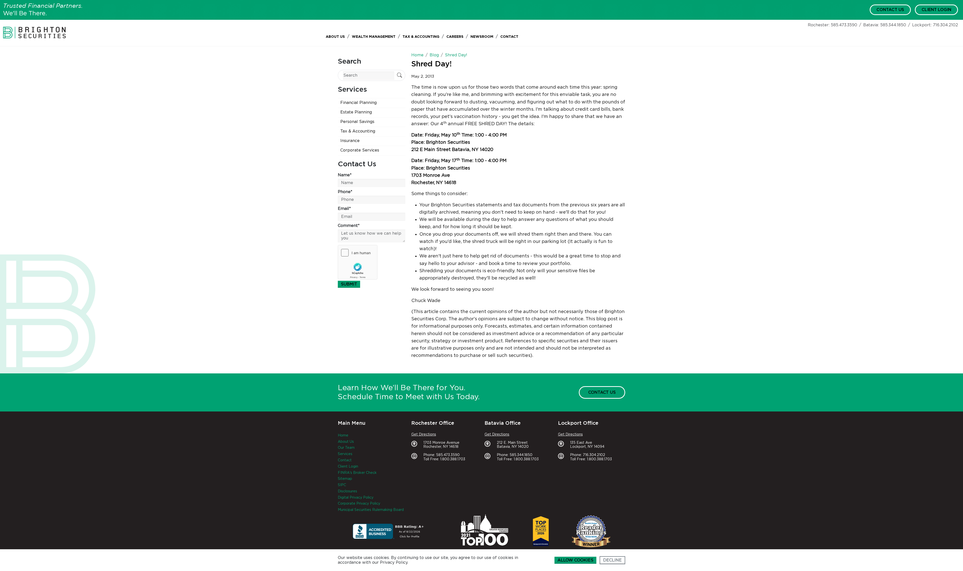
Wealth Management (373, 37)
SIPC (342, 485)
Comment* (349, 226)
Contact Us (890, 10)
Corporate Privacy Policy (359, 503)
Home (343, 435)
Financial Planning (358, 103)
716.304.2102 (945, 25)
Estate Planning (356, 112)
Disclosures (347, 491)
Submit (349, 284)
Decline (612, 560)
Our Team (346, 448)
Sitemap (345, 479)
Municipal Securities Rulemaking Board (371, 510)
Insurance (350, 141)
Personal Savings (357, 122)
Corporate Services (359, 150)
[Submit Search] (399, 76)
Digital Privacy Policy (355, 497)
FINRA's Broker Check (357, 473)
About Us (335, 37)
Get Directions (423, 434)
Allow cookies (575, 560)
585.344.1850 (893, 25)
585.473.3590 (844, 25)
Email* (344, 209)
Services (345, 454)
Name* (345, 175)
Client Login (936, 10)
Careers (454, 37)
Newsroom (481, 37)
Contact (509, 37)
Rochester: (819, 25)
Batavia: (871, 25)
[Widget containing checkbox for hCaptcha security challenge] (357, 262)
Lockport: (922, 25)
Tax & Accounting (421, 37)
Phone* (345, 192)
